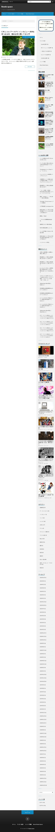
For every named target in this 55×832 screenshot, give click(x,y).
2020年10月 (42, 639)
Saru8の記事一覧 (44, 44)
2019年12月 (42, 674)
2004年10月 (42, 785)
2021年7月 (42, 608)
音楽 (47, 463)
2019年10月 (42, 681)
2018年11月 (42, 719)
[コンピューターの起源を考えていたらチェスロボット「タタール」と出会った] (41, 131)
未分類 (41, 549)
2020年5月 (42, 657)
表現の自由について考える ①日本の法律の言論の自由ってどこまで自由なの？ (46, 237)
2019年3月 (42, 705)
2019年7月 (42, 691)
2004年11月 (42, 781)
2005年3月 (42, 767)
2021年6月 (42, 612)
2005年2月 (42, 771)
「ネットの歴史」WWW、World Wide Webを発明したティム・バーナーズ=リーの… (47, 192)
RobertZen (42, 311)
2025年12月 (42, 577)
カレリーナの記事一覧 (46, 54)
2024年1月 (42, 584)
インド (46, 429)
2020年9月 (42, 643)
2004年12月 (42, 778)
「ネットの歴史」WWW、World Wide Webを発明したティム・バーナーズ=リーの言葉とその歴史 (45, 397)
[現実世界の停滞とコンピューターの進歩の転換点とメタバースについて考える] (41, 123)
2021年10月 (42, 605)
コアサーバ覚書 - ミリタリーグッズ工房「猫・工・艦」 (46, 279)
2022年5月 (42, 591)
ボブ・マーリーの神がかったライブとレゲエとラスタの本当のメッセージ (46, 317)
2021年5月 (42, 615)
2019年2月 (42, 709)
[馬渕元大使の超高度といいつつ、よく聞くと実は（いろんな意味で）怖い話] (41, 115)
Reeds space (7, 7)
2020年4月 (42, 660)
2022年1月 (42, 598)
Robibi (41, 284)
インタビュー (29, 37)
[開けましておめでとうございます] (41, 100)
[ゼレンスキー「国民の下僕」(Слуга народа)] (41, 107)
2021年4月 (42, 619)
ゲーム (41, 528)
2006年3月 (42, 743)
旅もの (41, 538)
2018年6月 (42, 736)
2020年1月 (42, 671)
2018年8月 (42, 729)
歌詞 (46, 357)
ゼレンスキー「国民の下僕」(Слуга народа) (49, 106)
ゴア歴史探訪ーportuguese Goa (46, 206)
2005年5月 (42, 761)
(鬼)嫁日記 (42, 507)
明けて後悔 (47, 90)
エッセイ (46, 370)
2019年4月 (42, 702)
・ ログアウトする (42, 805)
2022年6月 (42, 587)
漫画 (46, 497)
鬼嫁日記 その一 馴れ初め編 (46, 224)
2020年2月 (42, 667)
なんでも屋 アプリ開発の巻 (43, 382)
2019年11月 (42, 677)
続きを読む (30, 66)
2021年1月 (42, 629)
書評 (41, 545)
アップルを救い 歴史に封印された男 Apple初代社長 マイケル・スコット (46, 165)
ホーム (4, 13)
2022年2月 (42, 594)
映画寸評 (42, 542)
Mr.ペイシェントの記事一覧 (47, 47)
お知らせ (42, 524)
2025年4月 (42, 581)
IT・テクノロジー (48, 414)
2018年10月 (42, 722)
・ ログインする (41, 802)
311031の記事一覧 (45, 58)
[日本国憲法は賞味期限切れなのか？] (41, 139)
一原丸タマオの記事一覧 (46, 51)
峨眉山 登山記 (43, 216)
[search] (50, 2)
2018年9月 (42, 726)
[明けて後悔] (41, 93)
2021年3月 (42, 622)
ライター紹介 (11, 13)
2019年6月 (42, 695)
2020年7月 (42, 650)
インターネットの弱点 (44, 242)
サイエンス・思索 (43, 480)
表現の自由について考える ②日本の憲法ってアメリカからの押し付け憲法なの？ (46, 211)
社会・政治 (50, 429)
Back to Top (27, 812)
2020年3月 (42, 664)
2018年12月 (42, 716)
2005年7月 (42, 754)
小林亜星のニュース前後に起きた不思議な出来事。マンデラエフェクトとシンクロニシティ (46, 181)
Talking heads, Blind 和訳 (45, 283)
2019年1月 (42, 712)
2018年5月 (42, 740)
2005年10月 (42, 750)
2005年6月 (42, 757)
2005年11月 (42, 747)
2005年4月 (42, 764)
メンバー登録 (20, 13)
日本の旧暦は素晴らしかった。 (46, 227)
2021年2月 (42, 626)
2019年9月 (42, 684)
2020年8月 (42, 646)
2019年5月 (42, 698)
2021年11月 (42, 601)
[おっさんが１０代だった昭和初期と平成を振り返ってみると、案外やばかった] (41, 84)
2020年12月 (42, 632)
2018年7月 (42, 733)
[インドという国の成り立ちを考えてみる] (41, 146)
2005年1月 (42, 774)
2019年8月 (42, 688)
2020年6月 (42, 653)
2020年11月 (42, 636)
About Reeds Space (30, 13)
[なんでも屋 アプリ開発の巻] (41, 77)
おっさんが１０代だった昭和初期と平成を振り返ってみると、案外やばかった (46, 269)
